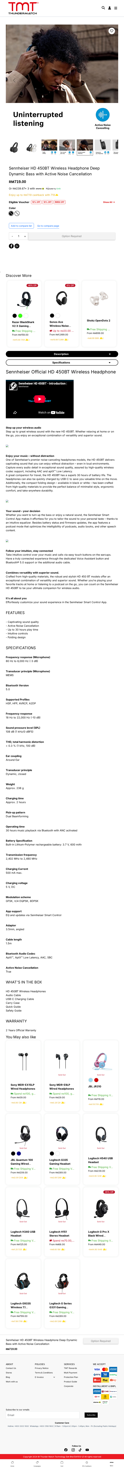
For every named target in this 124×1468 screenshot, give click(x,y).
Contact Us (11, 1368)
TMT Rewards (70, 1368)
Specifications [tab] (61, 362)
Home (12, 1466)
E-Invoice (39, 1377)
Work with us (12, 1381)
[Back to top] (6, 1429)
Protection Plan (71, 1377)
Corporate (68, 1386)
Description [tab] (61, 354)
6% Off (70, 285)
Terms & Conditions (44, 1372)
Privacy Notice (41, 1368)
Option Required (72, 236)
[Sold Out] (62, 1061)
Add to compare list (21, 225)
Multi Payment (70, 1372)
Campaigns (37, 1466)
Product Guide (70, 1381)
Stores (9, 1372)
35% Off (109, 1192)
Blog (8, 1377)
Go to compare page (48, 225)
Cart (62, 1466)
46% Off (32, 285)
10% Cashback (86, 1466)
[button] (54, 1377)
